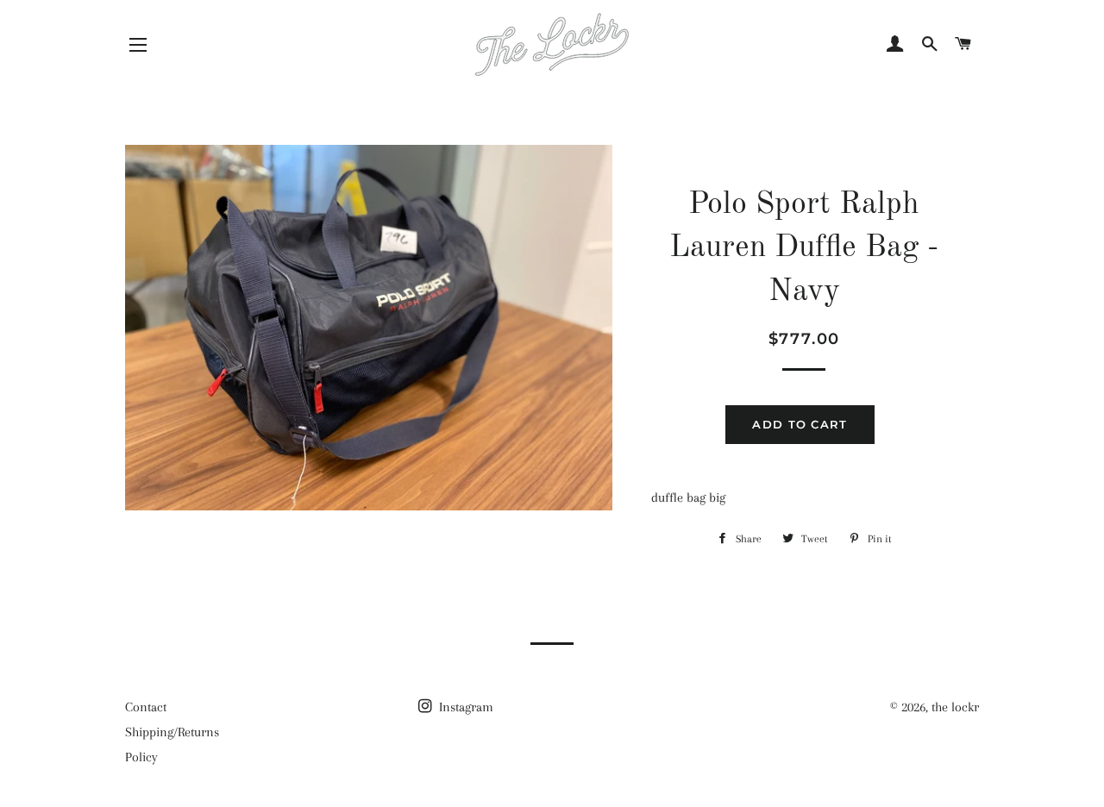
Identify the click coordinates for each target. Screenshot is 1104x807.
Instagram (464, 707)
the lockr (955, 707)
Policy (141, 757)
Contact (145, 707)
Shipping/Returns (172, 732)
